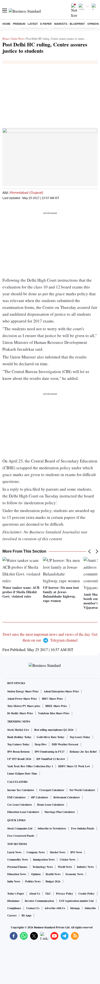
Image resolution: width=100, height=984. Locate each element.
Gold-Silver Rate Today (51, 737)
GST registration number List (76, 901)
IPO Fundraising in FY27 (50, 751)
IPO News (76, 852)
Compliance (14, 908)
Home (6, 23)
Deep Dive (41, 744)
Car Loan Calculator (19, 804)
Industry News (85, 867)
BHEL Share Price (56, 706)
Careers (12, 915)
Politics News (33, 881)
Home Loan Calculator (50, 804)
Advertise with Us (54, 908)
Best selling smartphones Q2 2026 (54, 729)
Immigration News (44, 859)
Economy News (74, 874)
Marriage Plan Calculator (59, 812)
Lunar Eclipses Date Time (22, 773)
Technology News (43, 867)
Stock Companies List (20, 828)
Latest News (14, 852)
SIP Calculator (39, 797)
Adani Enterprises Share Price (61, 691)
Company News (35, 852)
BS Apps (26, 915)
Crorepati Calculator (51, 790)
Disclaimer (13, 901)
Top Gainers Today (18, 744)
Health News (53, 874)
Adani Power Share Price (22, 698)
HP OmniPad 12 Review (50, 759)
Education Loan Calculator (23, 812)
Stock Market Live (18, 729)
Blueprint (77, 23)
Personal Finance (17, 867)
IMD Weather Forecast (65, 744)
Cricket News (67, 859)
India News (17, 38)
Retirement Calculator (66, 797)
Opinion (93, 23)
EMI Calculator (16, 797)
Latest (33, 23)
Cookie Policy (86, 893)
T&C (48, 893)
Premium (19, 23)
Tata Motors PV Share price (23, 706)
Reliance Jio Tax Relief (83, 751)
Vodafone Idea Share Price (53, 713)
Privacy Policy (64, 893)
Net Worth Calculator (82, 790)
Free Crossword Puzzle (20, 835)
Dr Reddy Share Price (20, 713)
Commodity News (17, 859)
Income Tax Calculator (20, 790)
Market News (57, 852)
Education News (16, 874)
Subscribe (90, 908)
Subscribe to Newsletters (52, 828)
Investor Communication (39, 901)
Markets (60, 23)
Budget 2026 (53, 881)
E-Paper (46, 23)
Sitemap (75, 908)
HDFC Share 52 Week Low (74, 766)
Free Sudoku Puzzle (82, 828)
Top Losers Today (80, 737)
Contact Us (32, 908)
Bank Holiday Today (19, 737)
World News (65, 867)
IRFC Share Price (52, 698)
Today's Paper (15, 893)
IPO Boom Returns (18, 751)
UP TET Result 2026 (19, 759)
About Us (34, 893)
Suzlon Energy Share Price (23, 691)
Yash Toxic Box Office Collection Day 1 (30, 766)
